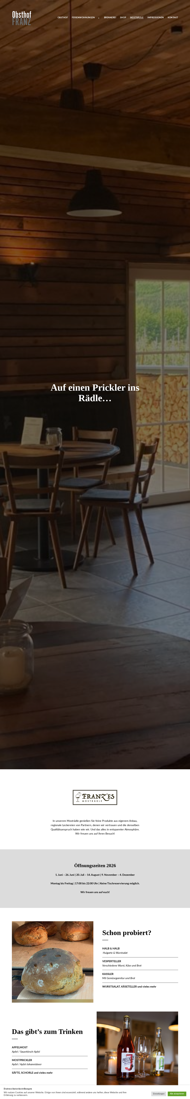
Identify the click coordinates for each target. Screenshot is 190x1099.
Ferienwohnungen (83, 18)
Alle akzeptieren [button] (177, 1094)
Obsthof (63, 18)
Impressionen (155, 18)
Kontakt (173, 18)
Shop (123, 18)
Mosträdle (137, 18)
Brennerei (110, 18)
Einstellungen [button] (158, 1094)
